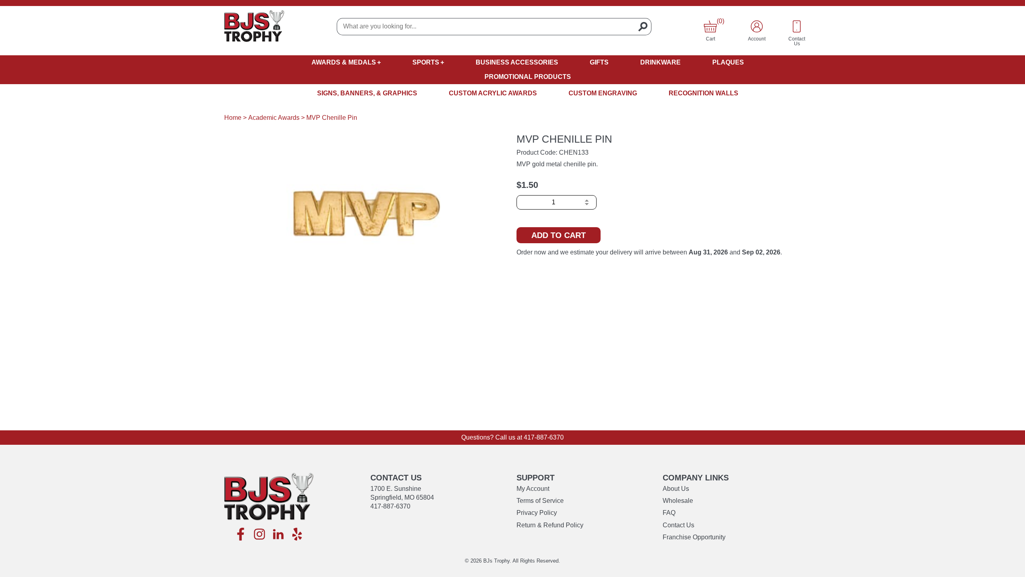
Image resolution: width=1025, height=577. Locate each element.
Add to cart (558, 235)
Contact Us (678, 525)
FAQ (669, 512)
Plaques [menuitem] (728, 62)
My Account (533, 488)
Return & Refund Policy (550, 525)
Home (232, 117)
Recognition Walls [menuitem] (703, 93)
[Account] (757, 26)
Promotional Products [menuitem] (527, 76)
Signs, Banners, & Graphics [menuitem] (367, 93)
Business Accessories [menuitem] (517, 62)
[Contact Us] (797, 26)
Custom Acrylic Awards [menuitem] (493, 93)
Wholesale (678, 500)
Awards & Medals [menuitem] (344, 62)
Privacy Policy (537, 512)
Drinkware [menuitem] (660, 62)
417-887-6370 (544, 437)
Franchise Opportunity (694, 537)
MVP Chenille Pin (331, 117)
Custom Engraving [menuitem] (603, 93)
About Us (676, 488)
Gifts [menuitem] (599, 62)
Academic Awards (273, 117)
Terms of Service (540, 500)
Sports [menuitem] (425, 62)
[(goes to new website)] (240, 535)
